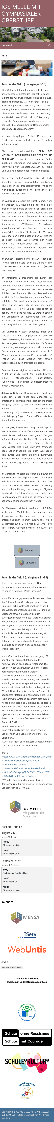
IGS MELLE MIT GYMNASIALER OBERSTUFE (21, 13)
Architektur (31, 550)
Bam (8, 1118)
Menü (9, 45)
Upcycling (30, 562)
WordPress (44, 1115)
